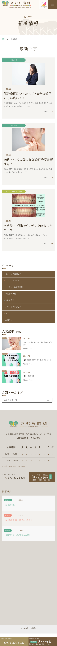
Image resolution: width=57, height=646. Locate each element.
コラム (8, 313)
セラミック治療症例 (13, 274)
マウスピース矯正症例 (14, 191)
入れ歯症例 (9, 300)
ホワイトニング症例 (13, 307)
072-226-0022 (16, 478)
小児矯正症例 (10, 294)
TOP (4, 39)
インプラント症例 (12, 280)
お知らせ (14, 60)
